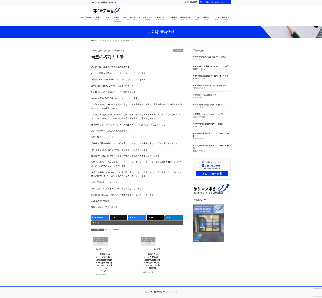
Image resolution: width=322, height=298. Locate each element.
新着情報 (116, 230)
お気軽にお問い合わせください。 (216, 2)
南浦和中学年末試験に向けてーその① (208, 124)
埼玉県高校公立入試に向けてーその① (208, 114)
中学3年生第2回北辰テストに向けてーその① (210, 76)
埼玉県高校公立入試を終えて (204, 95)
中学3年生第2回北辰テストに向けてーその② (210, 66)
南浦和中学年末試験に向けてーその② (208, 105)
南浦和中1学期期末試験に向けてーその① (209, 85)
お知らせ (178, 51)
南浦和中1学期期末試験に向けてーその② (209, 57)
